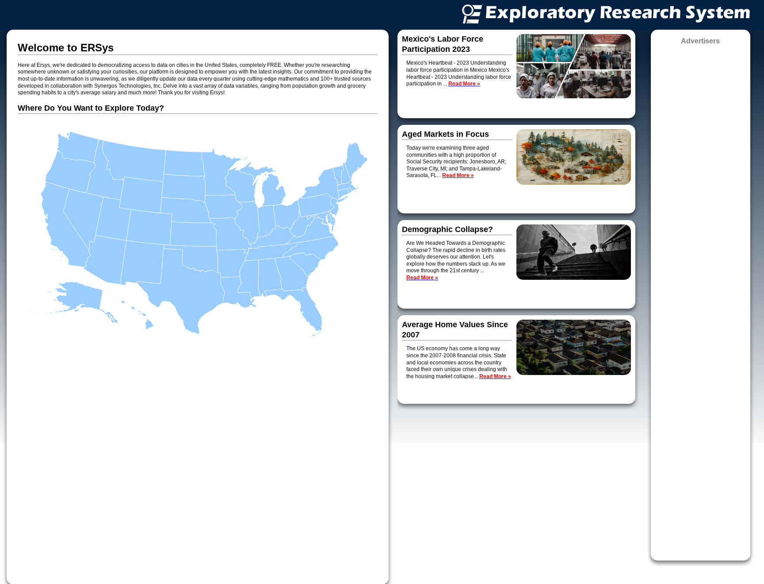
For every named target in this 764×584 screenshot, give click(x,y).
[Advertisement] (700, 300)
